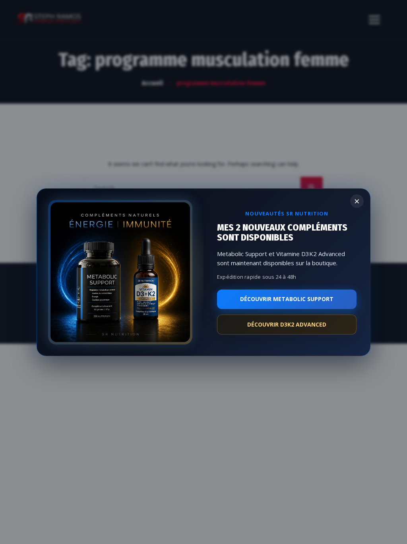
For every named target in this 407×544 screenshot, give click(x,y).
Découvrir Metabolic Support (286, 299)
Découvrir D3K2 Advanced (286, 324)
